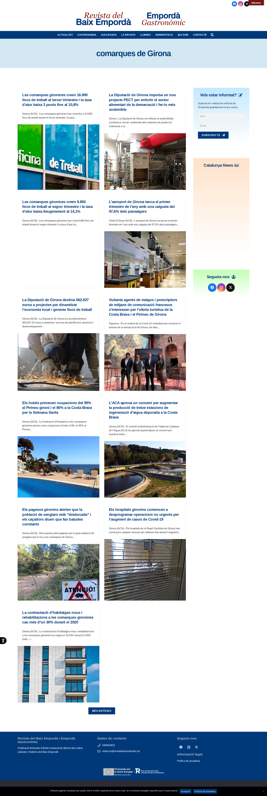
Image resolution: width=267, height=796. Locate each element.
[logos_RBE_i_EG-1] (103, 19)
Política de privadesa (188, 761)
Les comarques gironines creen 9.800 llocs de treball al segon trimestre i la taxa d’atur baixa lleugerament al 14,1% (57, 206)
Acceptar (185, 791)
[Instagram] (240, 4)
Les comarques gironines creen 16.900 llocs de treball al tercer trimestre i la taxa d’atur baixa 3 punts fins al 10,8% (57, 100)
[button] (74, 35)
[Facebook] (234, 4)
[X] (246, 4)
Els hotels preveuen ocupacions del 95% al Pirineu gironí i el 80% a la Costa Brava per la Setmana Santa (57, 407)
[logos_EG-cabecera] (163, 19)
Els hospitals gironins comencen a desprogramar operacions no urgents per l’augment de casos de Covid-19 (144, 514)
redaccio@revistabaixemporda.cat (121, 751)
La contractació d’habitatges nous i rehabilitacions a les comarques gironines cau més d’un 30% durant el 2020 (57, 617)
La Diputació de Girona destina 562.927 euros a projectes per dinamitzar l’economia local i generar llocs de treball (57, 304)
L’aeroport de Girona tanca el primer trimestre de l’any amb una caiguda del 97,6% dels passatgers (142, 206)
